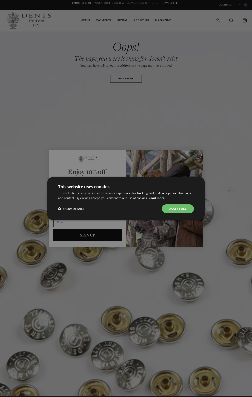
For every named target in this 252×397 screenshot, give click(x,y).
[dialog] (126, 198)
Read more (156, 198)
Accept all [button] (177, 209)
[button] (71, 209)
